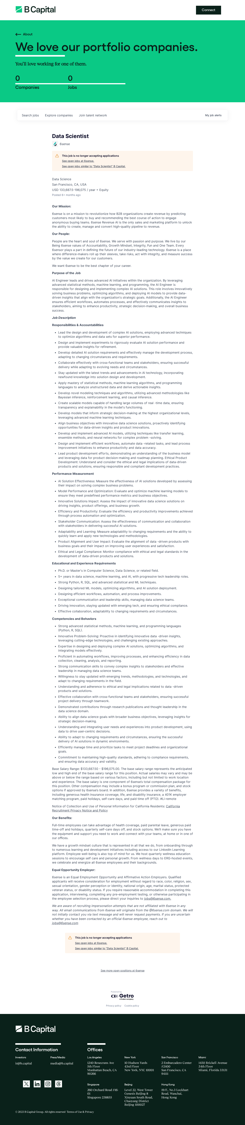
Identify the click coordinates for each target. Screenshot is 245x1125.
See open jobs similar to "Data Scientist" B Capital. (94, 166)
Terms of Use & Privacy (80, 1111)
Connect (208, 10)
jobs (30, 115)
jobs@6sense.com (157, 898)
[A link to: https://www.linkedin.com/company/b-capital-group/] (37, 1083)
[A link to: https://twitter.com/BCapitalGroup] (26, 1083)
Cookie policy (131, 1005)
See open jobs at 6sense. (78, 160)
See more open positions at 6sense (123, 970)
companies (59, 115)
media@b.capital (61, 1063)
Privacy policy (113, 1005)
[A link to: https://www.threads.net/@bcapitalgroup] (58, 1083)
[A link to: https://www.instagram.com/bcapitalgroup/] (47, 1083)
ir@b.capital (23, 1063)
